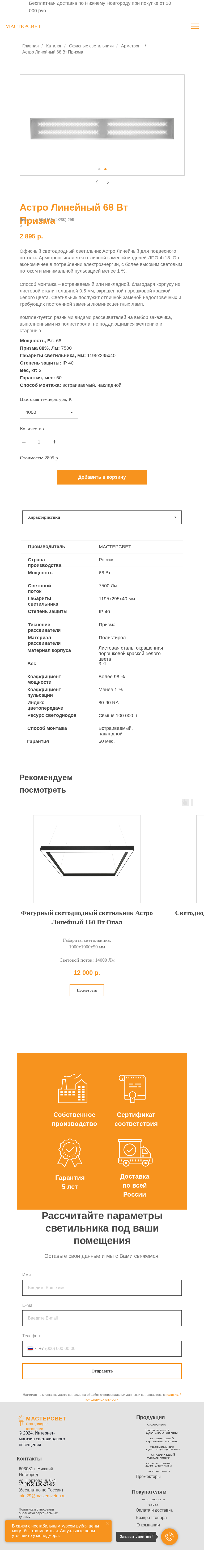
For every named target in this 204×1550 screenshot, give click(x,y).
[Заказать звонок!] (169, 1537)
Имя (26, 1275)
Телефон (31, 1336)
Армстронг (131, 46)
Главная (30, 46)
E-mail (28, 1305)
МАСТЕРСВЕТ (46, 1419)
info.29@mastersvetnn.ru (42, 1496)
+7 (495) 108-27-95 (37, 1484)
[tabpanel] (102, 649)
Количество (32, 428)
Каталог (54, 46)
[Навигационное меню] (195, 26)
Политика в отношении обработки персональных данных (38, 1513)
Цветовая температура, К (46, 399)
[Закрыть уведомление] (107, 1523)
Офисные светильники (91, 46)
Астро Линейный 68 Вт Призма (52, 52)
